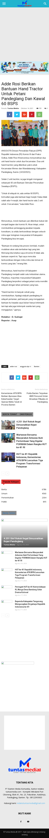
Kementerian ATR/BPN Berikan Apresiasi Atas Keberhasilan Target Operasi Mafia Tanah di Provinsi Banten (11, 399)
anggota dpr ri (25, 366)
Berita (4, 489)
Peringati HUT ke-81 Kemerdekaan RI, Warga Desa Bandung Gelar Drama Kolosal (30, 589)
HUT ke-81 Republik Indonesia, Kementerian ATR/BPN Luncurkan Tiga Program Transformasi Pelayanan (29, 460)
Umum (4, 493)
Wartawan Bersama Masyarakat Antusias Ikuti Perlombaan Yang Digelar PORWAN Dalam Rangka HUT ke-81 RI (31, 441)
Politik (4, 501)
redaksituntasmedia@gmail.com (31, 803)
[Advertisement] (24, 35)
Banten (36, 366)
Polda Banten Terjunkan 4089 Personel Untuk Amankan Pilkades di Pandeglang (37, 397)
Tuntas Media (13, 108)
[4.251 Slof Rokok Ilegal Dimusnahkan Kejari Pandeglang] (8, 425)
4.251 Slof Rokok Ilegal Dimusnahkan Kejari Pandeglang (28, 424)
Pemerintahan (7, 497)
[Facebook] (21, 821)
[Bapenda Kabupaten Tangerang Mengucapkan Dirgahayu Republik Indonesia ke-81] (6, 604)
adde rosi (13, 366)
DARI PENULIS (26, 414)
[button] (45, 3)
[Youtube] (28, 821)
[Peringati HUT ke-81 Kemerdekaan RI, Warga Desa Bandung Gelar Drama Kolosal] (6, 589)
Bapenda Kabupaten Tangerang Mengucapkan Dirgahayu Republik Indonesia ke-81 (30, 604)
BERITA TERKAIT (10, 414)
